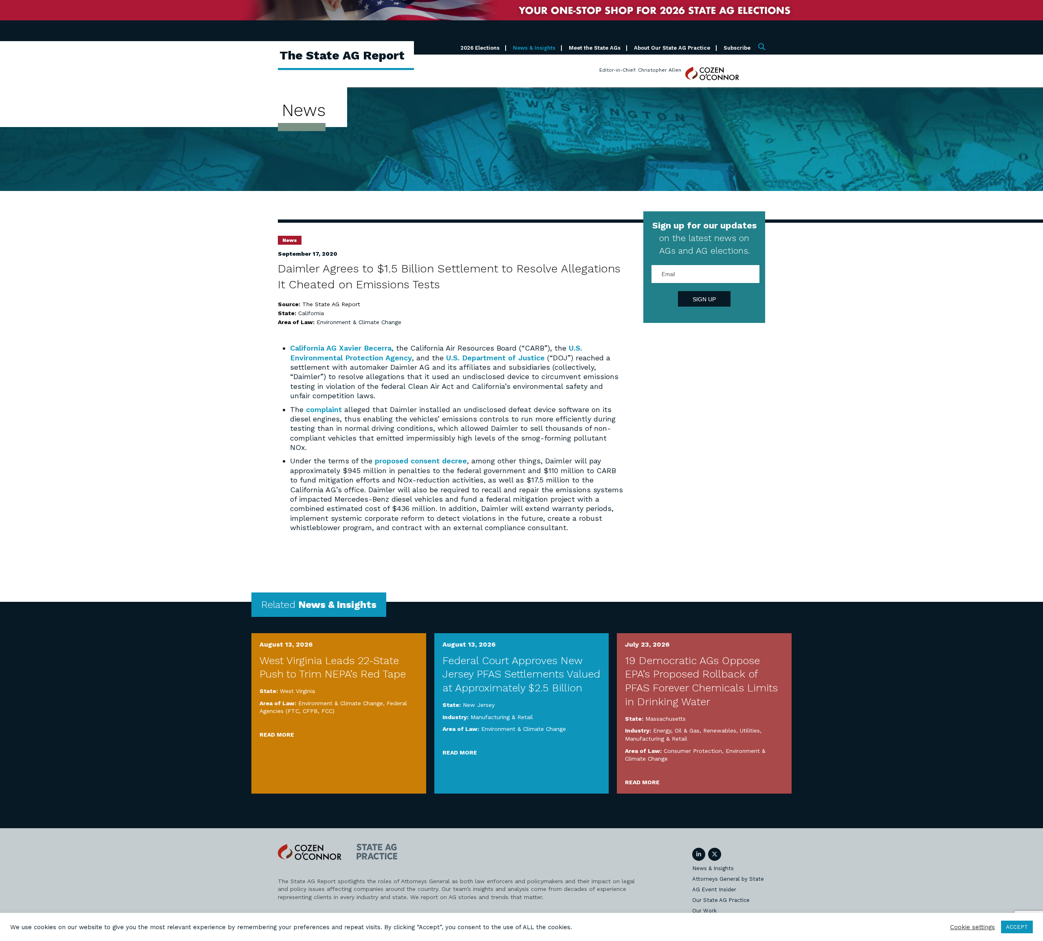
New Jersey (479, 705)
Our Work (704, 911)
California (311, 313)
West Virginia (297, 691)
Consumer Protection (693, 751)
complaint (324, 409)
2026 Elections (479, 48)
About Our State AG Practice (672, 48)
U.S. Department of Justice (495, 357)
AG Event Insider (714, 889)
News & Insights (534, 48)
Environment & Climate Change (359, 322)
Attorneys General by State (728, 879)
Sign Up (704, 299)
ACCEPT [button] (1017, 927)
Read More (277, 734)
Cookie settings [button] (972, 927)
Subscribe (737, 48)
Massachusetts (665, 718)
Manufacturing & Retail (502, 717)
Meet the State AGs (595, 48)
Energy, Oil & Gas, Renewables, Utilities (706, 730)
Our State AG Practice (721, 900)
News (289, 240)
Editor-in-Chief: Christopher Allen (640, 70)
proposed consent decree (421, 460)
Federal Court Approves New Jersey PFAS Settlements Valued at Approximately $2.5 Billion (521, 674)
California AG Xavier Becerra (341, 348)
